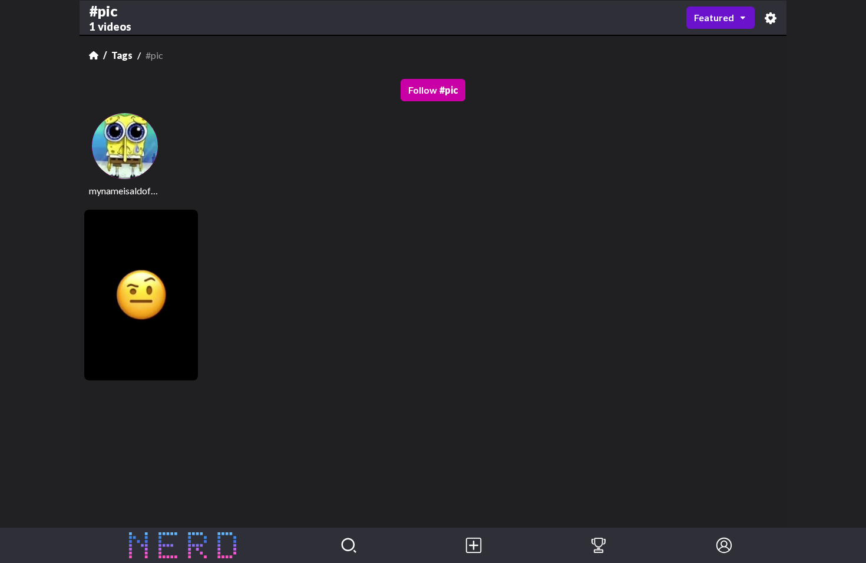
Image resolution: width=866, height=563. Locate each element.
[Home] (93, 55)
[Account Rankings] (598, 545)
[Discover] (348, 545)
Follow (433, 89)
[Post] (473, 545)
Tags (122, 55)
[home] (183, 545)
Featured (714, 17)
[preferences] (770, 18)
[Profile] (724, 545)
